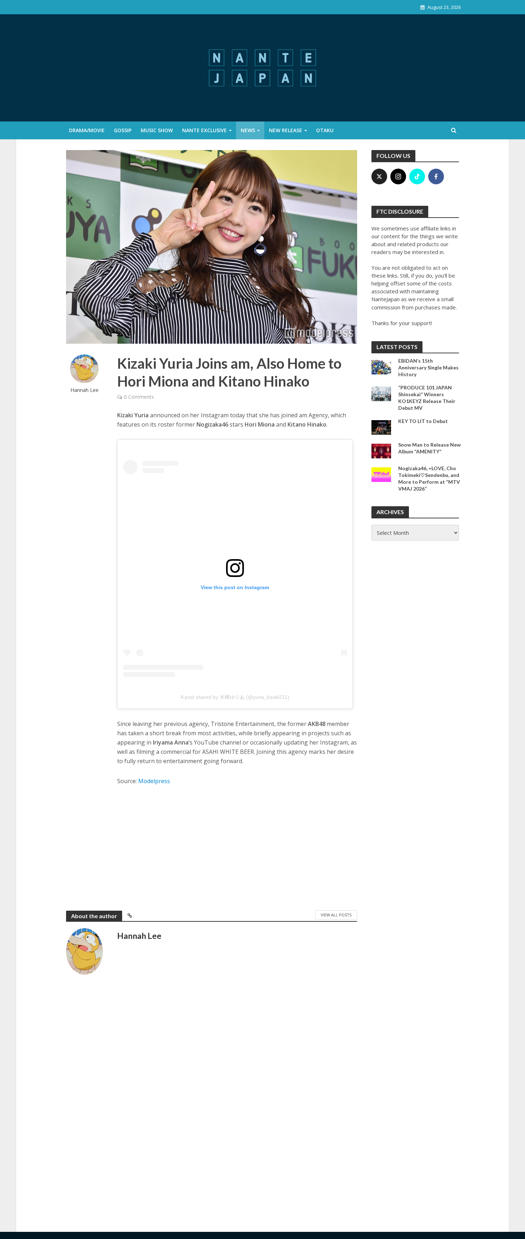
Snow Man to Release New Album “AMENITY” (429, 448)
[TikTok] (417, 176)
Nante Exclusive (204, 130)
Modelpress (154, 781)
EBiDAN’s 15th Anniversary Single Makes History (428, 367)
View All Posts (336, 914)
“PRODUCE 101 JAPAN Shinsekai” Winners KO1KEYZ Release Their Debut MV (426, 397)
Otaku (325, 130)
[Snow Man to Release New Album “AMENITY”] (381, 450)
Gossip (122, 130)
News (248, 130)
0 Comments (139, 396)
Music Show (157, 130)
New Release (285, 130)
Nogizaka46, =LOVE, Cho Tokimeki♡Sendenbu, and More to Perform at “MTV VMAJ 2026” (429, 478)
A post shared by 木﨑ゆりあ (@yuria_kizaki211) (234, 697)
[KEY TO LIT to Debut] (381, 426)
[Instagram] (398, 176)
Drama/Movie (87, 130)
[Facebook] (436, 176)
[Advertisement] (237, 846)
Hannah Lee (84, 390)
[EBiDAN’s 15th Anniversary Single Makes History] (381, 366)
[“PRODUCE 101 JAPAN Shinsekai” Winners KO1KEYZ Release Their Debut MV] (381, 393)
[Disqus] (211, 1094)
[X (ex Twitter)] (379, 176)
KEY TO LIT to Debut (423, 421)
